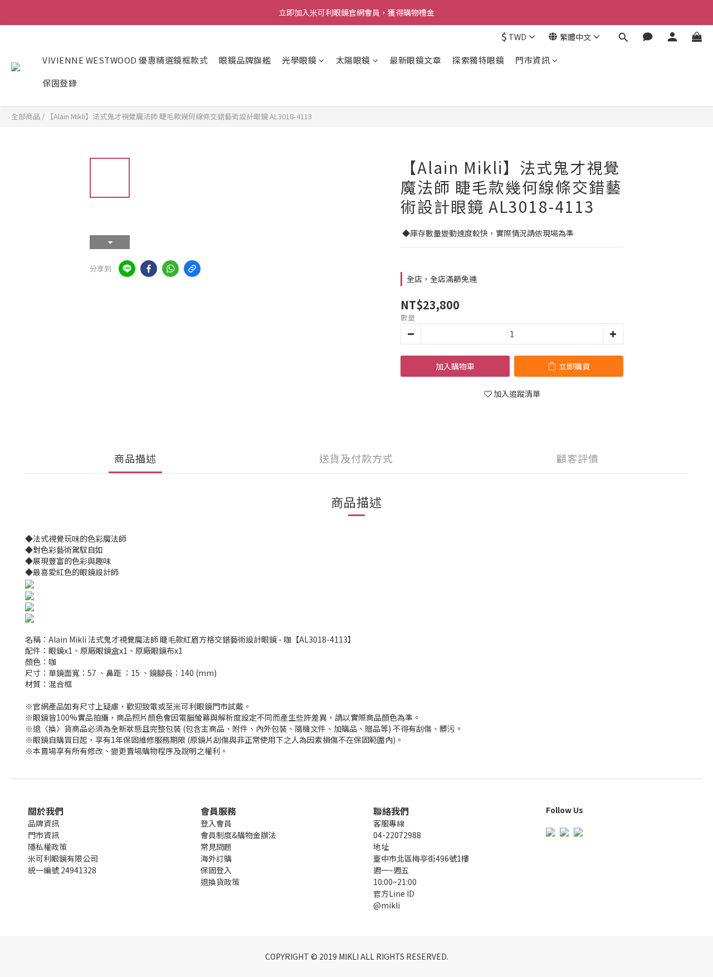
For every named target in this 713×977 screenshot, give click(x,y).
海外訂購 (216, 858)
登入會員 (216, 823)
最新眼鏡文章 (415, 60)
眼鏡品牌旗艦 (245, 60)
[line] (127, 268)
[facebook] (148, 268)
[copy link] (192, 268)
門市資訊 (532, 60)
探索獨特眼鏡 (478, 60)
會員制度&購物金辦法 (238, 834)
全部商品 (25, 116)
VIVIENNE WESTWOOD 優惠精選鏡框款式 (125, 60)
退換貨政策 (220, 881)
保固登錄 (59, 83)
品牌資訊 (43, 823)
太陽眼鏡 (353, 60)
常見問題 (216, 846)
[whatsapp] (170, 268)
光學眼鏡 (299, 60)
